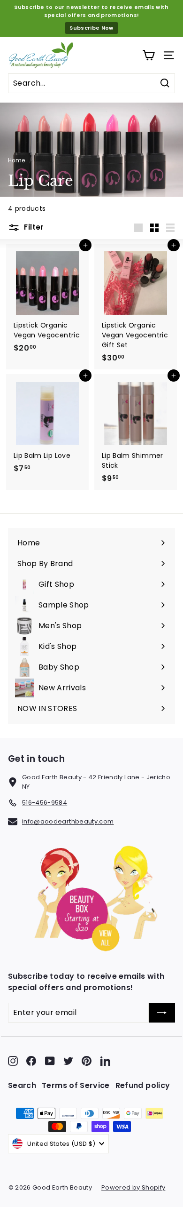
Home (16, 160)
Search (22, 1085)
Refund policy (142, 1085)
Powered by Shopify (133, 1187)
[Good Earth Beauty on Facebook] (31, 1061)
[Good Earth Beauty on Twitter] (68, 1061)
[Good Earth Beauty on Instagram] (13, 1061)
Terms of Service (76, 1085)
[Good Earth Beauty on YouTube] (50, 1061)
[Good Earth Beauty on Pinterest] (87, 1061)
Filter (33, 227)
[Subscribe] (162, 1013)
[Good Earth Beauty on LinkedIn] (105, 1061)
